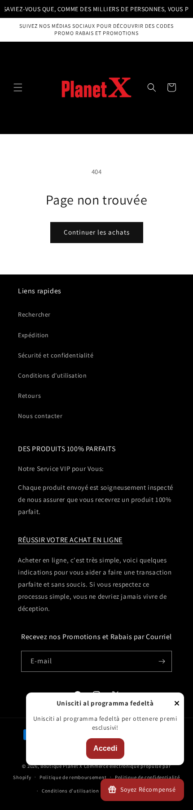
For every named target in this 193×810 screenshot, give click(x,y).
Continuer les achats (97, 232)
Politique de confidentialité (147, 777)
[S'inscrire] (161, 661)
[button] (18, 87)
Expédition (33, 335)
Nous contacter (40, 416)
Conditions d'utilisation (52, 375)
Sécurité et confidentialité (55, 355)
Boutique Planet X (61, 766)
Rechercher (34, 314)
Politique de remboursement (72, 777)
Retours (29, 396)
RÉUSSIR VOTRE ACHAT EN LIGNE (70, 539)
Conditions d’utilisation (70, 791)
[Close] (177, 704)
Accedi (105, 748)
